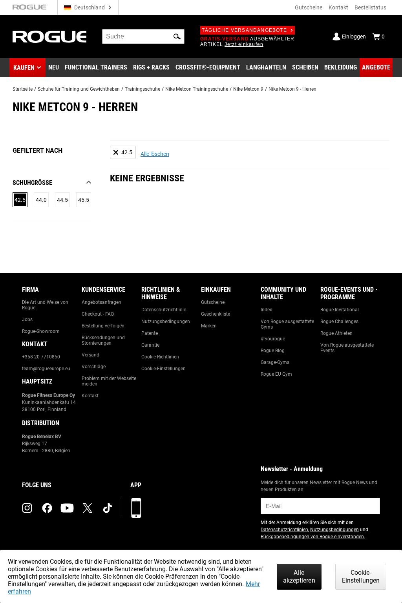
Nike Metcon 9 (248, 89)
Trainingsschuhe (142, 89)
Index (266, 309)
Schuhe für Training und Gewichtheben (79, 89)
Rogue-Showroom (41, 331)
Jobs (27, 319)
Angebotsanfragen (101, 302)
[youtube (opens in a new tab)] (67, 508)
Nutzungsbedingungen (165, 321)
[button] (177, 36)
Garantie (150, 345)
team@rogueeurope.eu (46, 368)
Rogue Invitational (339, 309)
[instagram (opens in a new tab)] (27, 508)
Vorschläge (94, 366)
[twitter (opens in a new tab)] (87, 508)
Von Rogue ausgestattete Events (347, 347)
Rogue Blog (273, 350)
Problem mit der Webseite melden (109, 381)
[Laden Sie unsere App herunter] (136, 508)
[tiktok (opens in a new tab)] (107, 508)
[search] (143, 36)
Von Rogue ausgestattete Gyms (287, 324)
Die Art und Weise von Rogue (45, 305)
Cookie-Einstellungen (163, 368)
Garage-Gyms (275, 362)
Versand (90, 355)
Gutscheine (308, 7)
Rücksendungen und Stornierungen (103, 340)
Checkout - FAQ (98, 314)
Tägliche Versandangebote (244, 30)
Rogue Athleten (336, 333)
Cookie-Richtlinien (160, 357)
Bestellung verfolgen (103, 326)
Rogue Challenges (339, 321)
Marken (209, 326)
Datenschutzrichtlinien (284, 529)
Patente (149, 333)
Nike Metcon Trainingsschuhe (196, 89)
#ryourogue (273, 339)
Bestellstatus (370, 7)
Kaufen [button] (24, 67)
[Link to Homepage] (49, 37)
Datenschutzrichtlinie (163, 309)
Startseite (23, 89)
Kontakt (338, 7)
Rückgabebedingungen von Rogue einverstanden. (313, 536)
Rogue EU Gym (276, 374)
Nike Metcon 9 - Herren (292, 89)
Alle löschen (155, 154)
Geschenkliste (215, 314)
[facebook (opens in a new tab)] (47, 508)
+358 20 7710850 (41, 357)
